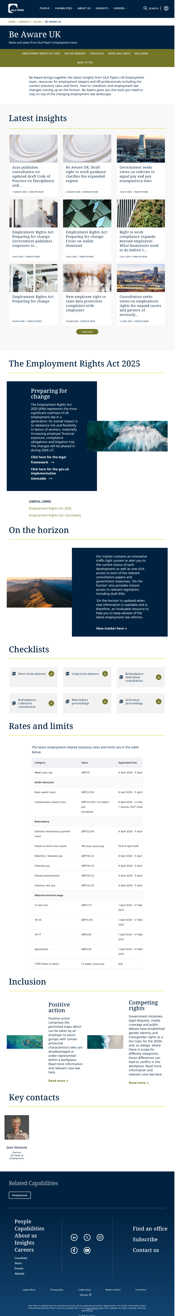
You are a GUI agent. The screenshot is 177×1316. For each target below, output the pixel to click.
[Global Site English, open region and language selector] (166, 8)
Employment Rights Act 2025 (50, 508)
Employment (19, 1195)
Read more (56, 1081)
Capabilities (63, 8)
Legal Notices (91, 1308)
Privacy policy (56, 1289)
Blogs (38, 21)
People (45, 8)
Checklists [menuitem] (97, 53)
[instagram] (100, 1237)
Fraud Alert (140, 1289)
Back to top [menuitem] (85, 62)
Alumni (19, 1273)
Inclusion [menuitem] (141, 53)
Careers (119, 8)
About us (84, 8)
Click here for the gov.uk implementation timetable (50, 473)
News (18, 1263)
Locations (21, 1258)
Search (154, 8)
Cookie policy (84, 1289)
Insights (102, 8)
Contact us (146, 1249)
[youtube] (87, 1250)
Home (12, 21)
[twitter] (87, 1237)
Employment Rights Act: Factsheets (55, 515)
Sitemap (84, 1294)
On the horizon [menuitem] (74, 53)
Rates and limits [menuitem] (119, 53)
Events (19, 1268)
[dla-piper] (17, 8)
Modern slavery (112, 1289)
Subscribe (145, 1239)
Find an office (150, 1228)
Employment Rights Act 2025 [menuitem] (41, 53)
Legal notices (29, 1289)
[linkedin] (74, 1237)
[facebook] (74, 1250)
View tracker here (110, 628)
